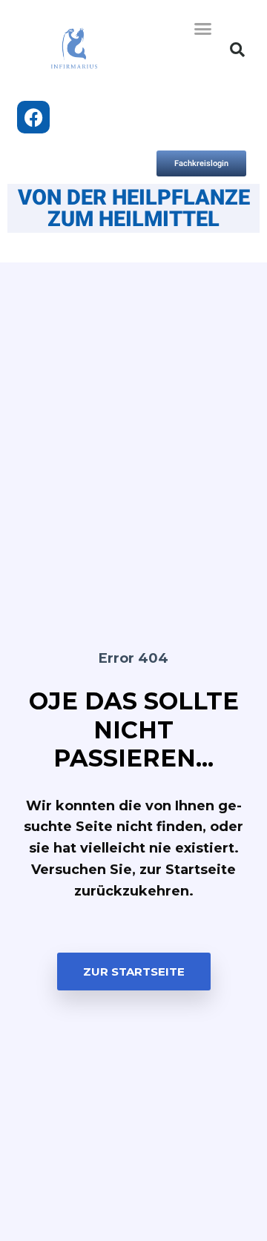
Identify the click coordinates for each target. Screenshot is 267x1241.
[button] (203, 29)
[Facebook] (33, 117)
